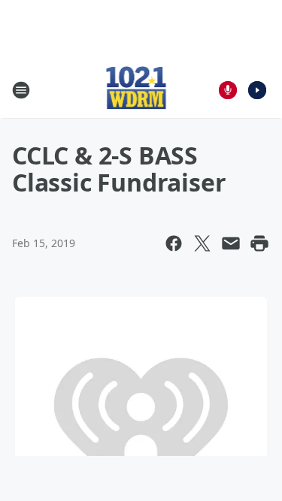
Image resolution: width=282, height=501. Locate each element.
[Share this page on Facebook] (173, 243)
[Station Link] (136, 89)
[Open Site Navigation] (21, 90)
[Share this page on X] (202, 243)
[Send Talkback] (228, 90)
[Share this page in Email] (230, 243)
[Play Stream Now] (257, 90)
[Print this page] (259, 243)
